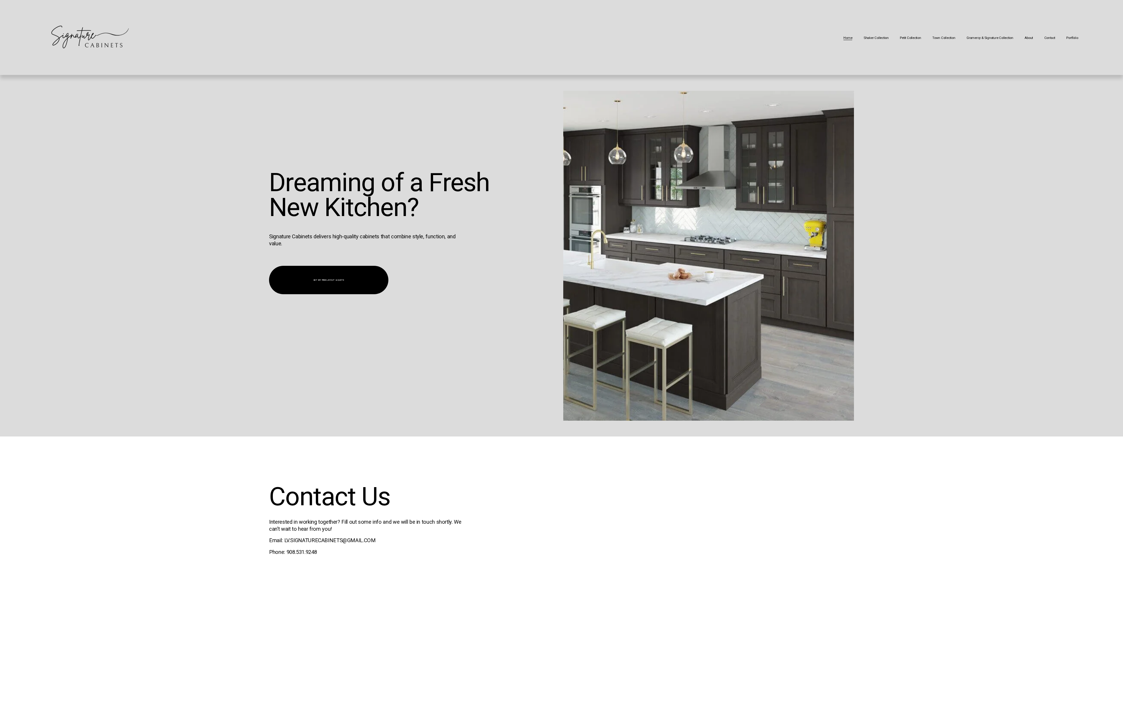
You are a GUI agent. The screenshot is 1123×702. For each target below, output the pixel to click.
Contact (1049, 38)
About (1028, 38)
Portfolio (1072, 38)
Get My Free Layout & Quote (329, 280)
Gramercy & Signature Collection (990, 38)
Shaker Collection (876, 38)
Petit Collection (910, 38)
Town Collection (943, 38)
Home (847, 38)
